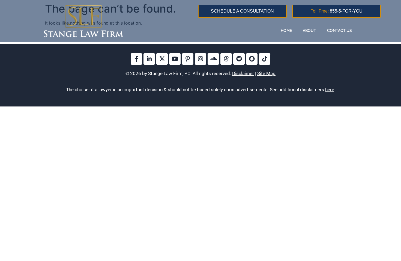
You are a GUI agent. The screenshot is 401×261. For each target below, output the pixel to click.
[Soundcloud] (213, 59)
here (329, 89)
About (309, 30)
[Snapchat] (252, 59)
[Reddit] (239, 59)
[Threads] (226, 59)
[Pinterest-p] (187, 59)
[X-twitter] (162, 59)
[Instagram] (200, 59)
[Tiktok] (264, 59)
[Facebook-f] (136, 59)
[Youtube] (175, 59)
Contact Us (339, 30)
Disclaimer (243, 73)
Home (286, 30)
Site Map (266, 73)
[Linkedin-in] (149, 59)
